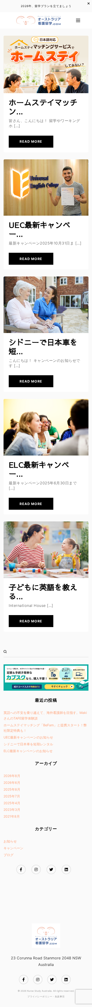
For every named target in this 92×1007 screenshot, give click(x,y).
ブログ (8, 855)
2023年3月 (12, 810)
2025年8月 (12, 789)
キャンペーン (13, 848)
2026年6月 (12, 783)
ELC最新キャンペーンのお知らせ (28, 751)
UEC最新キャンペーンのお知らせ (28, 737)
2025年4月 (12, 803)
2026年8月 (12, 776)
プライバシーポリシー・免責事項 (46, 996)
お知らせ (10, 841)
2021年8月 (12, 816)
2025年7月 (12, 796)
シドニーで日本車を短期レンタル (28, 744)
